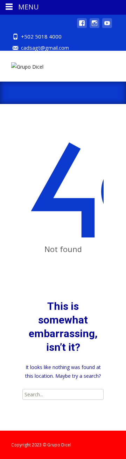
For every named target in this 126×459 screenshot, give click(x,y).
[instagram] (94, 26)
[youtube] (107, 26)
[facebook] (82, 26)
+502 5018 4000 (41, 36)
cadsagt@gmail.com (45, 47)
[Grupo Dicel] (21, 65)
